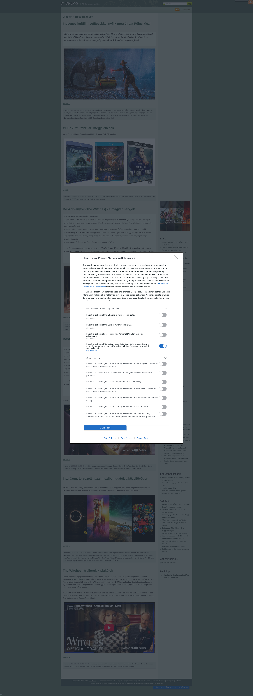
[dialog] (126, 348)
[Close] (177, 258)
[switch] (163, 315)
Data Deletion (110, 438)
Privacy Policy (143, 438)
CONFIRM (105, 428)
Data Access (126, 438)
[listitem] (126, 308)
